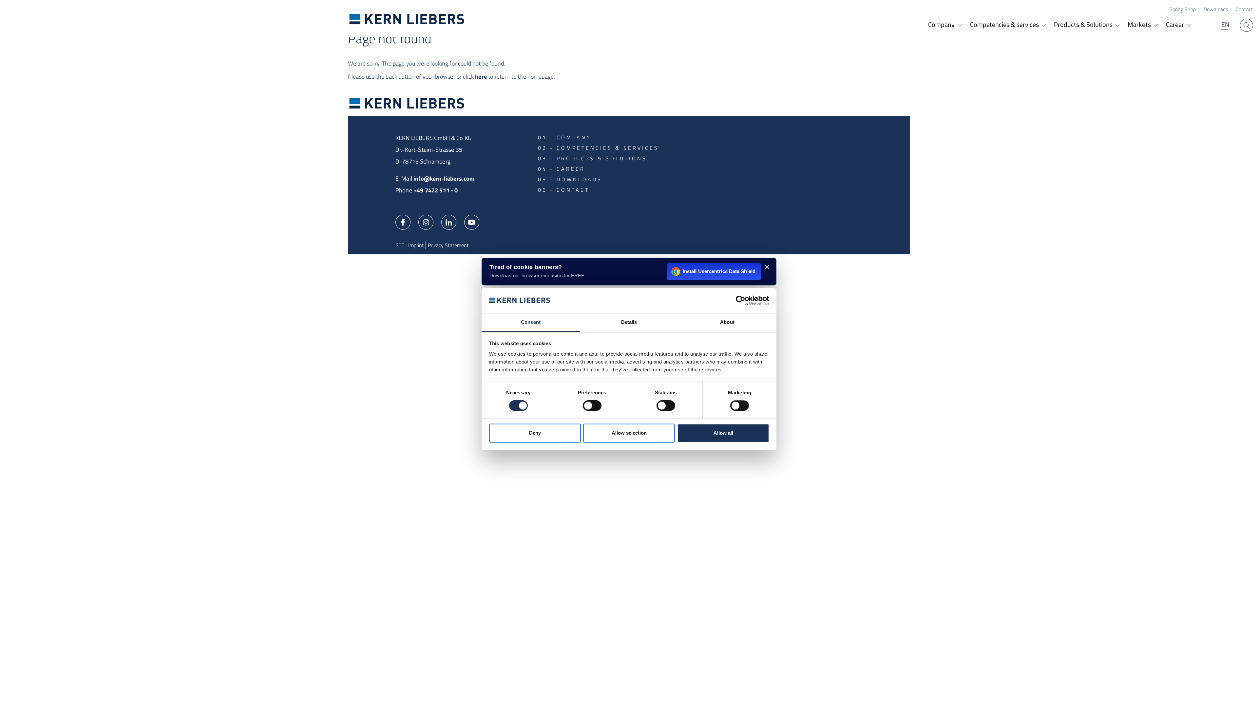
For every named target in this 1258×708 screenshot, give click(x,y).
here (481, 76)
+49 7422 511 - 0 (435, 190)
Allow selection (629, 433)
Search (1246, 25)
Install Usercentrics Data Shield (719, 271)
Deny (535, 433)
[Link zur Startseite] (407, 19)
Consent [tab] (531, 322)
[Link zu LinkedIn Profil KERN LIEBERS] (448, 222)
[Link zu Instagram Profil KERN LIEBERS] (425, 222)
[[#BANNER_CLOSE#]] (767, 267)
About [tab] (727, 322)
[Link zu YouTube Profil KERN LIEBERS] (471, 222)
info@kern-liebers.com (443, 178)
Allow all (723, 433)
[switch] (592, 406)
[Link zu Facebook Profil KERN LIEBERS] (402, 222)
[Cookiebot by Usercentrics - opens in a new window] (740, 300)
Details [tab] (629, 322)
